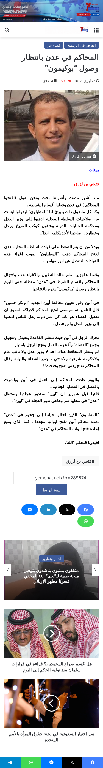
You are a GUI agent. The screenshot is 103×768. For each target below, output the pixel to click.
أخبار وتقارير (51, 559)
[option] (51, 570)
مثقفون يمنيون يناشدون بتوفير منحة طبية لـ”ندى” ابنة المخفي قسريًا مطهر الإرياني (51, 576)
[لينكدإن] (48, 509)
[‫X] (67, 509)
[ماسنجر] (29, 509)
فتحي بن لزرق (79, 461)
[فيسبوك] (85, 509)
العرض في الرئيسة (81, 45)
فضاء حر (54, 45)
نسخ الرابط (51, 489)
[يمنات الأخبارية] (67, 30)
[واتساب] (85, 521)
